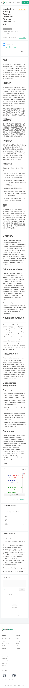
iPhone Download (6, 679)
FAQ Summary (5, 641)
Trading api (5, 660)
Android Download (15, 679)
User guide (4, 658)
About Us (4, 648)
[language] (10, 2)
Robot (17, 638)
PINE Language (6, 638)
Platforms (18, 645)
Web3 (3, 645)
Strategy (18, 641)
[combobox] (13, 525)
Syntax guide (5, 656)
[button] (4, 512)
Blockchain (4, 663)
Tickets (18, 648)
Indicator (4, 665)
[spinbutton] (14, 516)
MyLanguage (5, 643)
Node (17, 643)
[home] (4, 2)
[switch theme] (13, 2)
